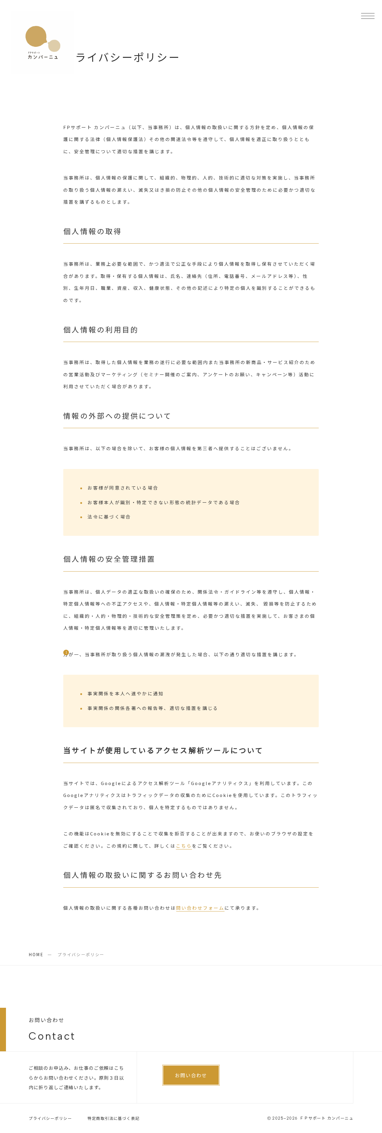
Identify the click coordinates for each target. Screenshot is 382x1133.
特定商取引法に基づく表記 (113, 1118)
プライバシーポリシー (50, 1118)
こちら (184, 846)
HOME (36, 954)
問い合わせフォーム (200, 908)
